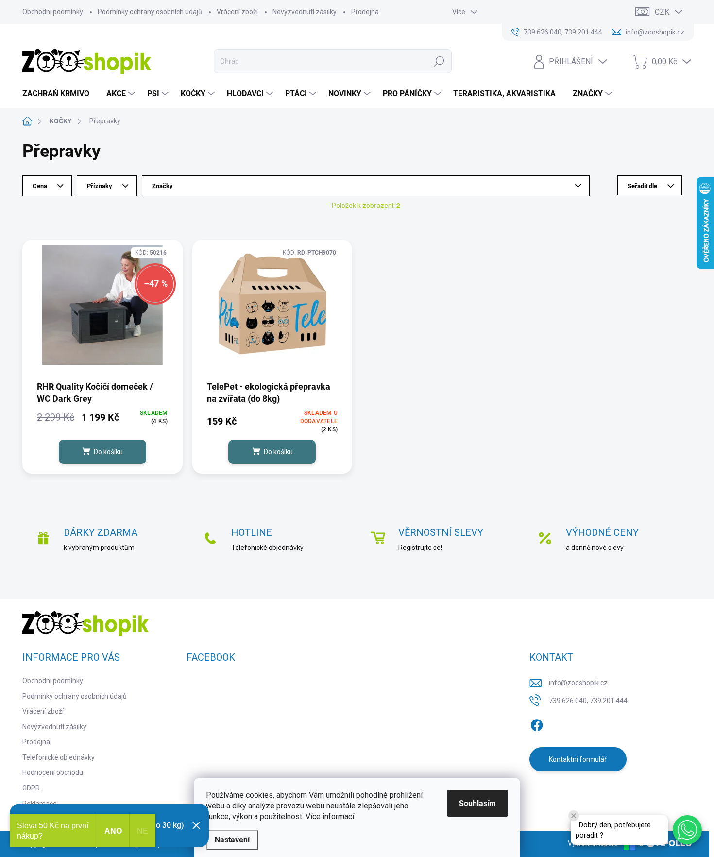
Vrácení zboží (237, 12)
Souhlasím (477, 803)
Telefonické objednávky (58, 757)
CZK (662, 12)
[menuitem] (59, 93)
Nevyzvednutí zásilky (304, 12)
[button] (687, 829)
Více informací (330, 816)
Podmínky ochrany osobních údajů (150, 12)
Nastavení (232, 839)
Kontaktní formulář (578, 759)
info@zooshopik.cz (578, 682)
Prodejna (365, 12)
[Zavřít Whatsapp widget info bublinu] (573, 815)
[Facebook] (536, 723)
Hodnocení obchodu (52, 772)
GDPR (31, 788)
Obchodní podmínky (52, 12)
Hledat (439, 61)
